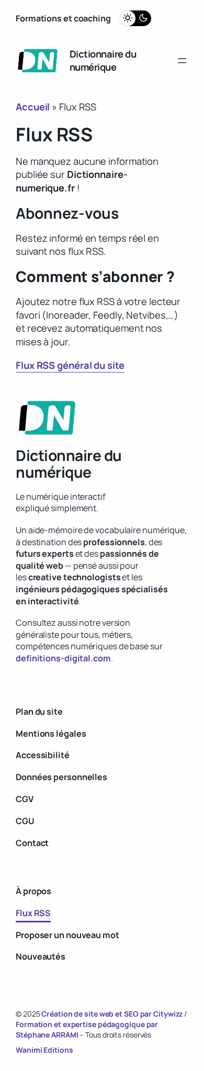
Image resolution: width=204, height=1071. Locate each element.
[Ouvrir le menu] (182, 60)
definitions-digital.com (63, 658)
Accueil (33, 106)
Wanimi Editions (44, 1050)
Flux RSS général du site (70, 365)
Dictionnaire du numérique (103, 61)
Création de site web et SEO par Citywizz (112, 1014)
